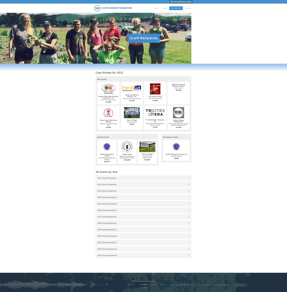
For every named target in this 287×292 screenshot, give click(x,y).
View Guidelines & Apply (182, 2)
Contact (188, 8)
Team (164, 8)
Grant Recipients (176, 8)
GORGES (145, 284)
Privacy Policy (143, 287)
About (156, 8)
